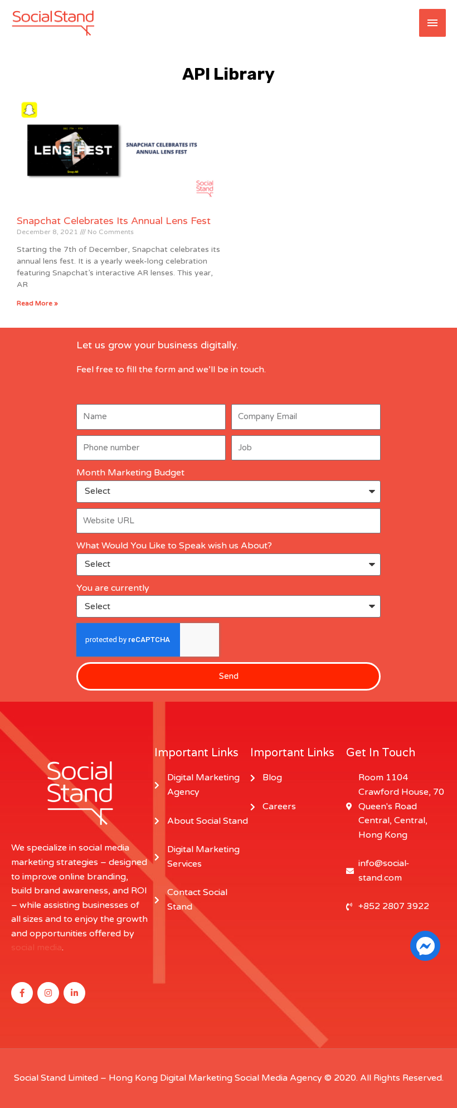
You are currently (112, 588)
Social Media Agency (278, 1077)
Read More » (37, 303)
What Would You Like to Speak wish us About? (174, 545)
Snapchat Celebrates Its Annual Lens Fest (114, 221)
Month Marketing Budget (130, 472)
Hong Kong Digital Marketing (170, 1077)
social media (36, 947)
